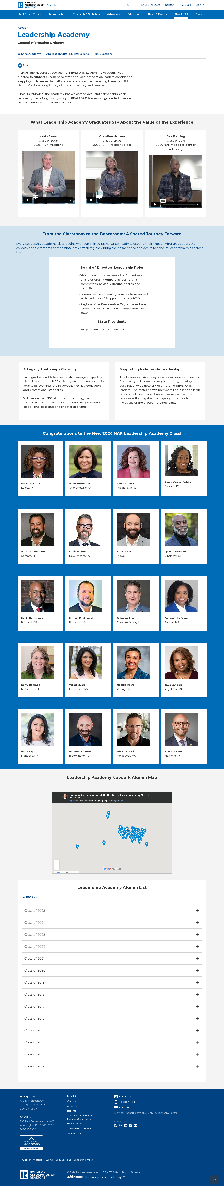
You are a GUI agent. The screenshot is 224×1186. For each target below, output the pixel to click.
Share (27, 65)
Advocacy (113, 14)
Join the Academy (29, 53)
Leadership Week (83, 1159)
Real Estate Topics (29, 14)
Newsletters (73, 1096)
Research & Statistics (86, 14)
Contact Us (125, 1096)
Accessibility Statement (79, 1128)
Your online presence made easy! (104, 1177)
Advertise (72, 1106)
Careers (71, 1101)
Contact (169, 4)
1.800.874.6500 (127, 1102)
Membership (57, 14)
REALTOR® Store (149, 4)
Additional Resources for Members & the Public (80, 1117)
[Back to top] (214, 1179)
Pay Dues (185, 4)
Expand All (30, 896)
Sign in (200, 4)
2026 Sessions (103, 53)
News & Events (157, 14)
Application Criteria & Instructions (67, 53)
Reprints (71, 1110)
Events (49, 1159)
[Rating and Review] (31, 1149)
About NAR (181, 14)
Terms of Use (74, 1133)
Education (134, 14)
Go (128, 5)
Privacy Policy (74, 1123)
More (199, 14)
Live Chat (124, 1107)
